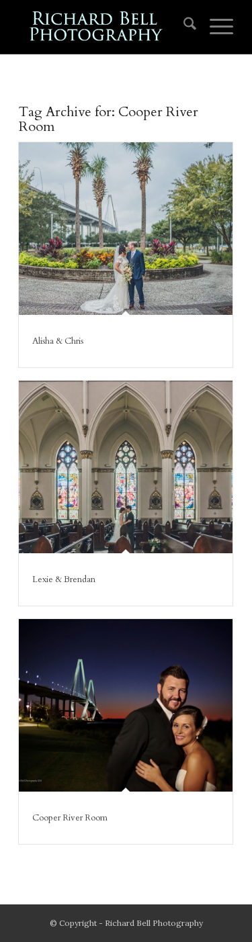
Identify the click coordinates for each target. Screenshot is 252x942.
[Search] (183, 27)
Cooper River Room (70, 818)
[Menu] (214, 27)
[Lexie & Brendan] (126, 467)
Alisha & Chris (57, 341)
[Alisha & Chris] (126, 228)
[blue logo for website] (104, 27)
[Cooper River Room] (126, 705)
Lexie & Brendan (63, 579)
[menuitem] (183, 27)
